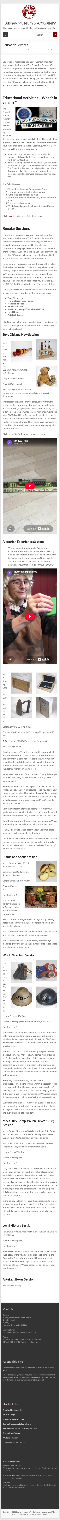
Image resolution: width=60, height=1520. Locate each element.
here (5, 1370)
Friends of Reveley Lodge (13, 1419)
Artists (12, 1475)
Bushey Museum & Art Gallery (30, 23)
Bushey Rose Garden (11, 1433)
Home (40, 50)
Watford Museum (10, 1438)
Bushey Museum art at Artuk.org (17, 1424)
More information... (11, 1461)
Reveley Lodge (9, 1414)
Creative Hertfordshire (12, 1410)
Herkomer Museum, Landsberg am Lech (20, 1428)
